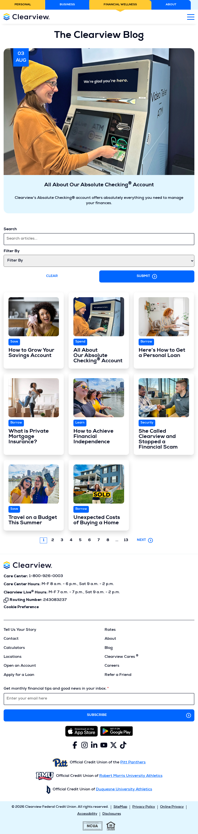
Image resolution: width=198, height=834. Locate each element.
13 (126, 540)
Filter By (12, 251)
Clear (52, 276)
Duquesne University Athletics (124, 790)
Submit (143, 276)
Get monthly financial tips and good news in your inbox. (55, 689)
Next (141, 540)
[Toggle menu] (190, 17)
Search (10, 229)
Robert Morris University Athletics (131, 776)
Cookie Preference (21, 607)
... (117, 540)
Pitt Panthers (133, 763)
